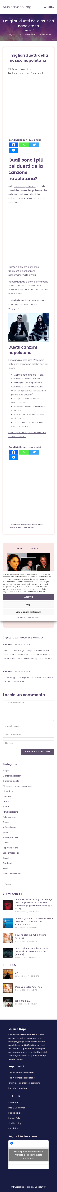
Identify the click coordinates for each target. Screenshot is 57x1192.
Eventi (6, 806)
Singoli (6, 858)
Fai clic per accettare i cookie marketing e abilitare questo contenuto (28, 1154)
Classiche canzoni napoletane (17, 786)
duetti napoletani (25, 527)
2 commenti (37, 73)
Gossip (6, 822)
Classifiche (18, 73)
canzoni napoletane (22, 525)
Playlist (6, 842)
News (5, 832)
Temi (5, 868)
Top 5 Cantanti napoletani (21, 1072)
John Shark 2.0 (22, 1001)
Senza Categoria (11, 853)
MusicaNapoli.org (17, 7)
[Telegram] (34, 144)
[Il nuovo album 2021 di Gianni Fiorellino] (8, 938)
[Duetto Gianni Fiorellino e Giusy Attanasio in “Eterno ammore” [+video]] (8, 953)
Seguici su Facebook (22, 1136)
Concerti (7, 796)
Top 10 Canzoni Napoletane (21, 1077)
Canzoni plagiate (11, 781)
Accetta (28, 596)
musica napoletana (25, 186)
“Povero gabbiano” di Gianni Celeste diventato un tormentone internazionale (34, 921)
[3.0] (8, 974)
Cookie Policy (21, 617)
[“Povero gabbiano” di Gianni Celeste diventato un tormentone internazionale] (8, 923)
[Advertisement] (28, 108)
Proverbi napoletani (17, 1088)
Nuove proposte (10, 837)
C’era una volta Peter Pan (28, 987)
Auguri (6, 770)
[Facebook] (13, 144)
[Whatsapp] (24, 144)
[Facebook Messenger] (13, 150)
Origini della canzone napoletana (24, 1083)
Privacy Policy (34, 617)
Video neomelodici (12, 873)
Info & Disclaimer (16, 1107)
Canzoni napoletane (13, 775)
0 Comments (34, 912)
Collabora (13, 1102)
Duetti (6, 801)
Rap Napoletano (10, 847)
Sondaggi (7, 863)
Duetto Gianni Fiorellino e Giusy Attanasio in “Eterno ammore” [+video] (31, 951)
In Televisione (9, 827)
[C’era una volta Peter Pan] (8, 988)
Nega (28, 604)
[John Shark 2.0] (8, 1002)
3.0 (16, 972)
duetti (34, 525)
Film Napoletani (10, 811)
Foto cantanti (9, 817)
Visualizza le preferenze (28, 612)
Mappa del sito (15, 1113)
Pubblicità (13, 1128)
